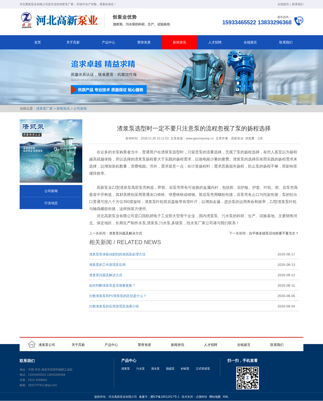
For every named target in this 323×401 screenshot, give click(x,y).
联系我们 (297, 4)
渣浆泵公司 (47, 345)
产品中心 (108, 42)
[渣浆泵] (96, 21)
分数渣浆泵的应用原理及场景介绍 (114, 306)
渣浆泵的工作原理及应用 (107, 265)
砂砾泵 (185, 368)
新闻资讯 (179, 42)
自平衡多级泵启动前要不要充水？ (274, 233)
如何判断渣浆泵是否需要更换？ (112, 285)
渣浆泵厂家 (44, 108)
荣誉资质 (144, 42)
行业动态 (51, 203)
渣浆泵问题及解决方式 (125, 233)
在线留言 (283, 4)
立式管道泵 (203, 368)
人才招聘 (215, 42)
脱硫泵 (170, 368)
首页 (37, 42)
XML (226, 396)
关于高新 (73, 42)
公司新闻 (80, 108)
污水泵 (140, 368)
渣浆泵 (125, 368)
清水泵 (155, 368)
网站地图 (215, 396)
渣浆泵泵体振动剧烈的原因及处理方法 (117, 254)
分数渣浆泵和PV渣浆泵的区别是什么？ (117, 296)
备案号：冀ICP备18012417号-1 (159, 396)
